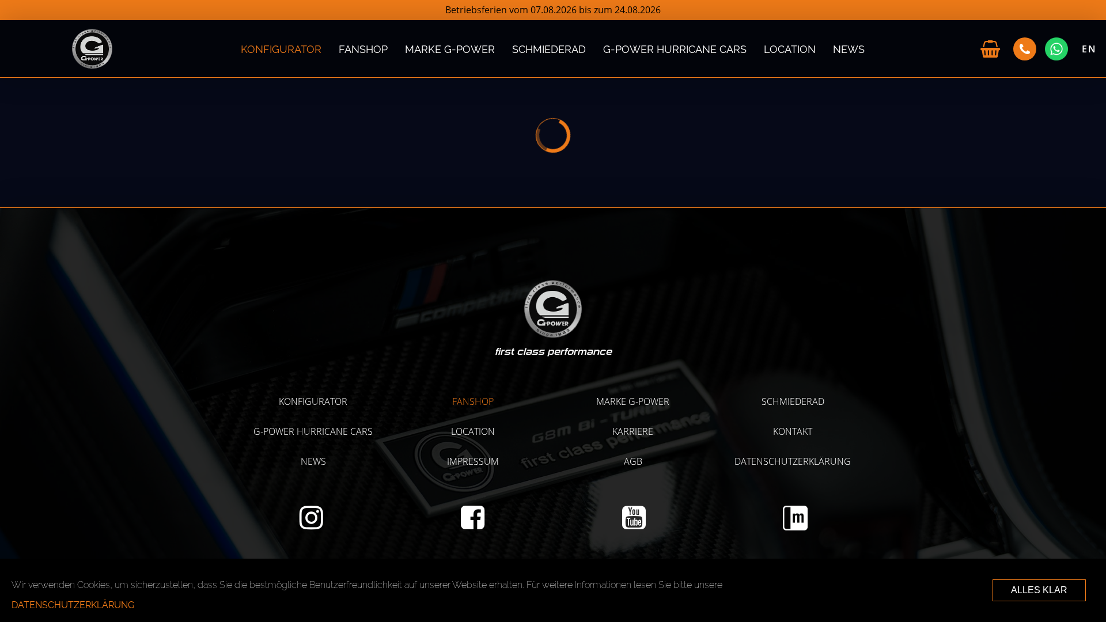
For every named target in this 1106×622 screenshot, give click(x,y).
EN (1089, 49)
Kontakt (792, 431)
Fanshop (363, 49)
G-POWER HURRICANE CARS (675, 49)
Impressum (473, 461)
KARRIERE (632, 431)
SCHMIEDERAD (549, 49)
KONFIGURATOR (281, 49)
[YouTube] (634, 524)
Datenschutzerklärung (792, 461)
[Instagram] (311, 524)
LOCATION (790, 49)
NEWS (849, 49)
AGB (633, 461)
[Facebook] (472, 524)
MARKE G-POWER (450, 49)
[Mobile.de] (795, 527)
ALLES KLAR (1039, 590)
